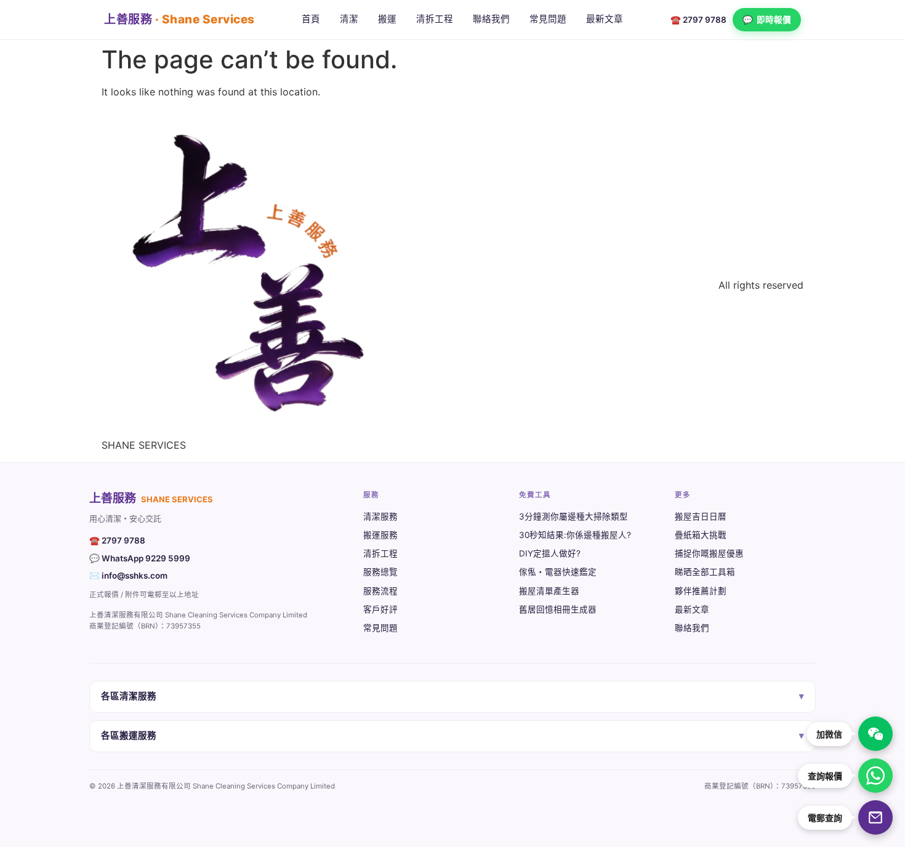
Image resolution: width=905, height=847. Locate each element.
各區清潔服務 (452, 696)
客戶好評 (380, 609)
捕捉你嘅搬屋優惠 (709, 553)
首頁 (311, 19)
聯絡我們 (491, 19)
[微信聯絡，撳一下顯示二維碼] (875, 734)
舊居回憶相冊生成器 (558, 609)
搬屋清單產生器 (549, 591)
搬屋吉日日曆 (700, 516)
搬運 (387, 19)
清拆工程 (434, 19)
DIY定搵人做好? (550, 553)
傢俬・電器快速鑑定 (558, 572)
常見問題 (547, 19)
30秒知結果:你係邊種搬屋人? (575, 535)
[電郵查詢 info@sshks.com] (875, 817)
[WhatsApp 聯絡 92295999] (875, 775)
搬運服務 (380, 535)
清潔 (349, 19)
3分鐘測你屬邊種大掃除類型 (573, 516)
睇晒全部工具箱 (705, 572)
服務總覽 (380, 572)
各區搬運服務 (452, 735)
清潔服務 (380, 516)
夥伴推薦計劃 (700, 591)
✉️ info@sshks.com (128, 575)
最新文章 (604, 19)
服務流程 (380, 591)
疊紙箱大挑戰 (700, 535)
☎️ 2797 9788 (698, 20)
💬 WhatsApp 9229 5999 (139, 558)
